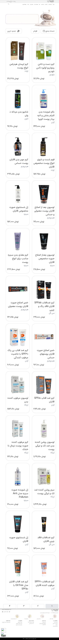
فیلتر (35, 31)
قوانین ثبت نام (56, 622)
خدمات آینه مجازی (31, 623)
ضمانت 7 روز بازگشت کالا (31, 622)
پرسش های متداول (55, 626)
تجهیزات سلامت (36, 4)
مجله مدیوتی (44, 624)
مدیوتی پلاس (31, 4)
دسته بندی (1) (48, 31)
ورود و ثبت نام (13, 1)
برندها (28, 4)
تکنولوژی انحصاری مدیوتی (42, 623)
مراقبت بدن (42, 4)
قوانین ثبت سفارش (55, 623)
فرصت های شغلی (20, 622)
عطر (39, 4)
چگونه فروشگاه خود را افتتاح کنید (6, 622)
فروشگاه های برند (24, 4)
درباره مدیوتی (44, 622)
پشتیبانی (57, 624)
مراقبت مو (46, 4)
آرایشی (53, 4)
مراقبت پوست (50, 4)
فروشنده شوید (8, 1)
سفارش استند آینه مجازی (19, 624)
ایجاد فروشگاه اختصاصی (19, 623)
